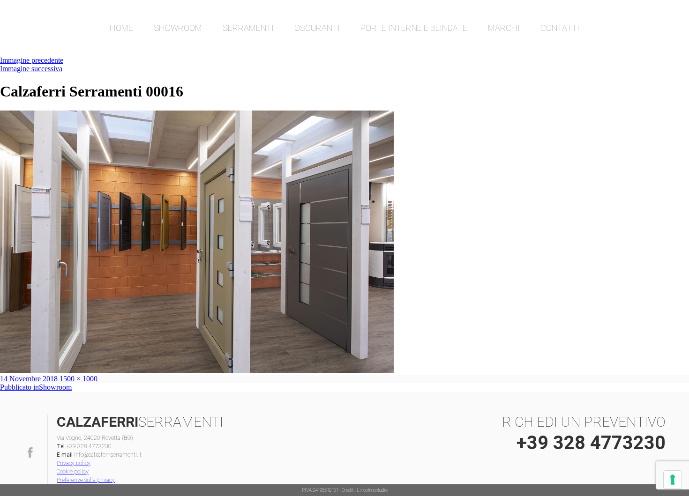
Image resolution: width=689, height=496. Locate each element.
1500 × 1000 (78, 379)
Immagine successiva (31, 69)
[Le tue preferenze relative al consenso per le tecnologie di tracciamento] (673, 480)
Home (121, 28)
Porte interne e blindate (413, 28)
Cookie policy (73, 471)
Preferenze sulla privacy (86, 480)
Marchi (504, 28)
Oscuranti (317, 28)
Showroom (178, 28)
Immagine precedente (31, 60)
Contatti (559, 28)
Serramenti (248, 28)
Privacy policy (73, 463)
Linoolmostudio (372, 490)
